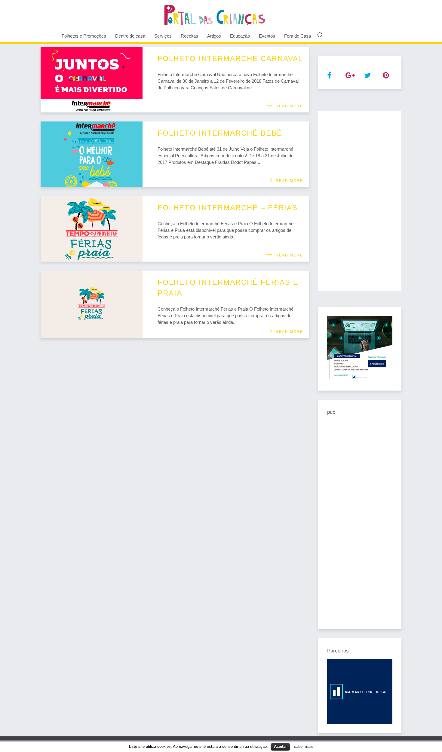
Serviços (163, 35)
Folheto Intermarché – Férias (228, 208)
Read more (288, 106)
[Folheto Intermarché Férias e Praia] (92, 304)
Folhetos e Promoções (84, 35)
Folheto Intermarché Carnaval (230, 58)
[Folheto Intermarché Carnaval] (92, 79)
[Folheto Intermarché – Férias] (92, 229)
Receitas (189, 35)
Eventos (267, 35)
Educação (240, 35)
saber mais (303, 746)
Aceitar (280, 746)
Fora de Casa (297, 35)
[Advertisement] (360, 201)
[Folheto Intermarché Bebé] (92, 154)
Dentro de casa (130, 35)
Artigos (214, 35)
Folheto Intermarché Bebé (220, 133)
